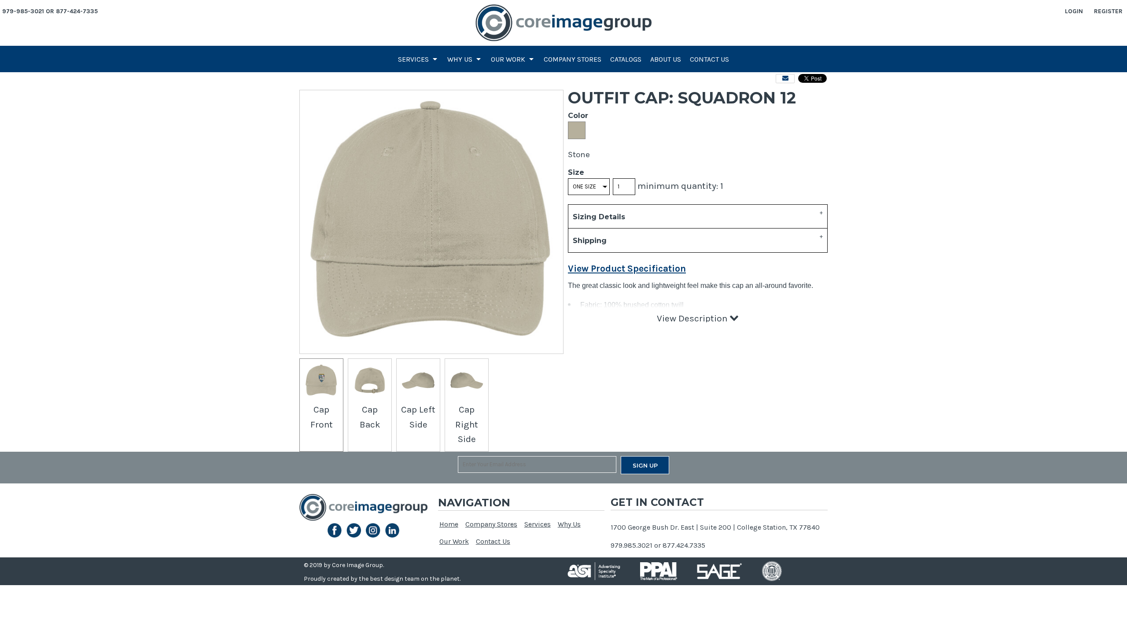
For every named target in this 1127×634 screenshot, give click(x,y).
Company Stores (491, 524)
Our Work (454, 541)
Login (1074, 11)
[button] (418, 59)
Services (537, 524)
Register (1108, 11)
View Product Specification (627, 268)
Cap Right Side (466, 424)
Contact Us (493, 541)
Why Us (569, 524)
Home (448, 524)
